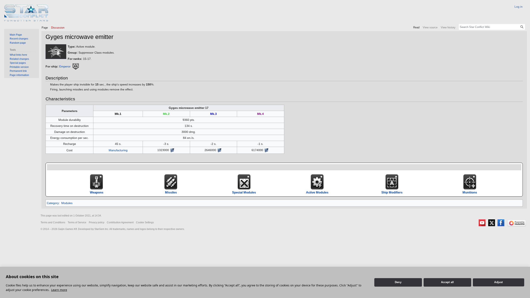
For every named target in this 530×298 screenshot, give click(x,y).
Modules (66, 203)
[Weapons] (96, 181)
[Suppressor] (75, 66)
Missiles (171, 192)
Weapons (96, 192)
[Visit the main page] (26, 13)
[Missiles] (170, 181)
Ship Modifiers (391, 192)
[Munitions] (469, 181)
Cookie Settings (145, 222)
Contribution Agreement (120, 222)
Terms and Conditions (53, 222)
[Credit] (172, 150)
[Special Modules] (244, 181)
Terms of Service (77, 222)
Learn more (59, 290)
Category (53, 203)
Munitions (470, 192)
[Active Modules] (317, 181)
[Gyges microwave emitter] (56, 51)
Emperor (65, 66)
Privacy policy (96, 222)
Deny (398, 282)
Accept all (447, 282)
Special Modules (244, 192)
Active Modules (317, 192)
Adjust (498, 282)
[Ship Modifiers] (391, 181)
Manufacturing (118, 150)
